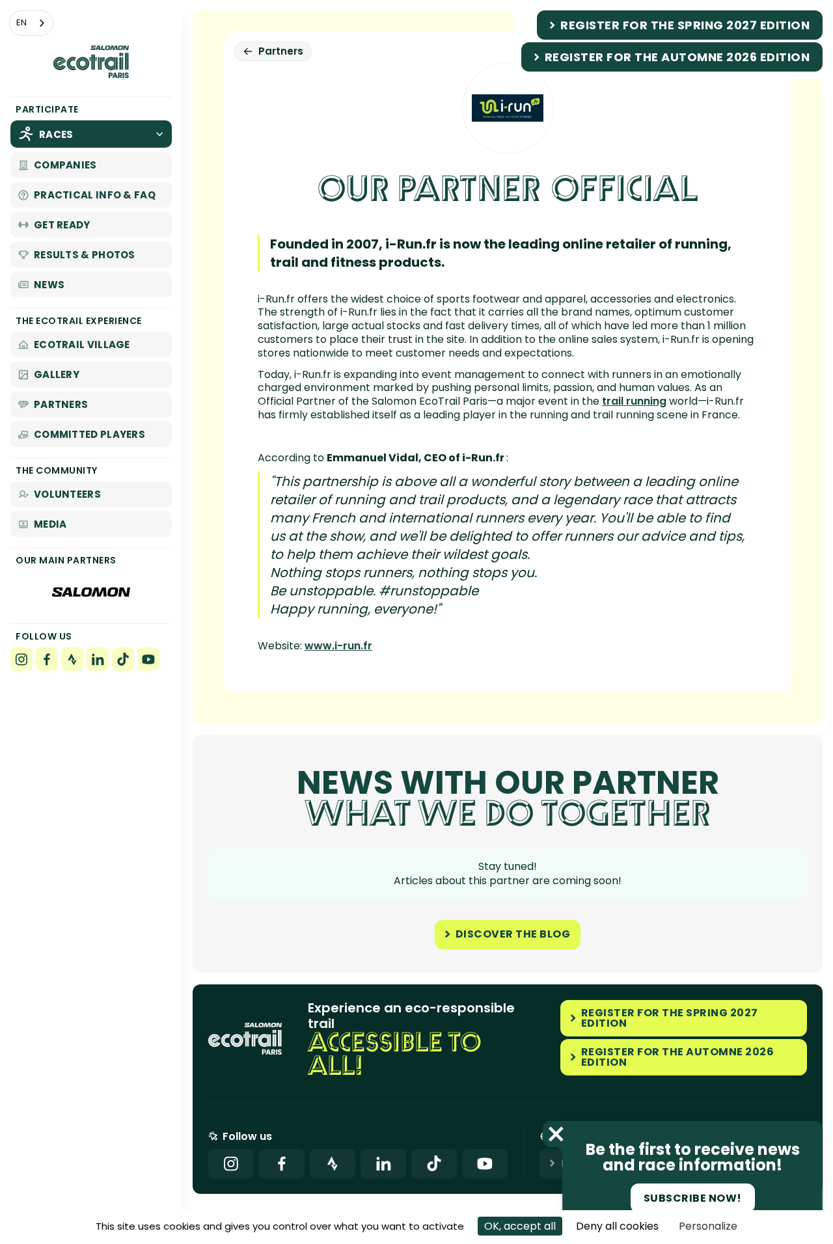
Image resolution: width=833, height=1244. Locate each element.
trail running (634, 401)
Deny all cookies (617, 1226)
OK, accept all (520, 1226)
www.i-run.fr (338, 645)
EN (21, 22)
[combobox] (31, 23)
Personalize (708, 1226)
